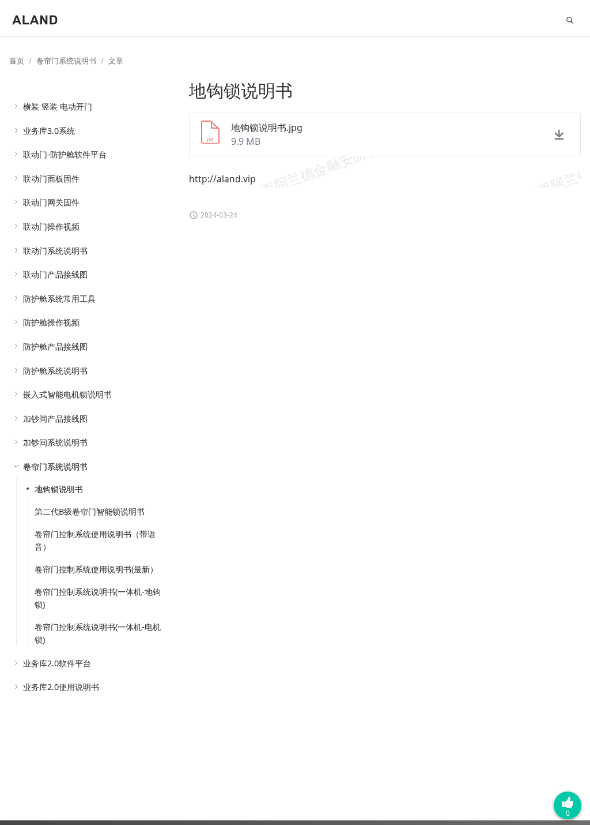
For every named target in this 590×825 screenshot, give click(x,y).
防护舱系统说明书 (55, 370)
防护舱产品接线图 (55, 346)
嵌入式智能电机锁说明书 (67, 394)
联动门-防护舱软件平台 (65, 154)
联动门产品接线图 (55, 274)
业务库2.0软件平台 (57, 663)
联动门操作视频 (51, 226)
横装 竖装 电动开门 (57, 106)
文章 (115, 60)
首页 (16, 60)
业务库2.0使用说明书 (61, 686)
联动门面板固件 (51, 178)
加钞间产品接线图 (55, 418)
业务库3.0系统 (49, 130)
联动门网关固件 (51, 202)
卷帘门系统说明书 (66, 60)
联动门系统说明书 (55, 250)
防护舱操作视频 (51, 322)
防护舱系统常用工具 (59, 298)
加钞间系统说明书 (55, 442)
